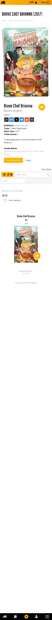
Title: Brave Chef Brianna (23, 21)
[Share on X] (16, 119)
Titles (11, 21)
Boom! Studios (13, 110)
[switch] (4, 200)
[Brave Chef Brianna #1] (26, 244)
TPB (26, 223)
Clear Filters (46, 169)
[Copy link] (6, 119)
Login (28, 160)
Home (5, 21)
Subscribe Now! (13, 160)
